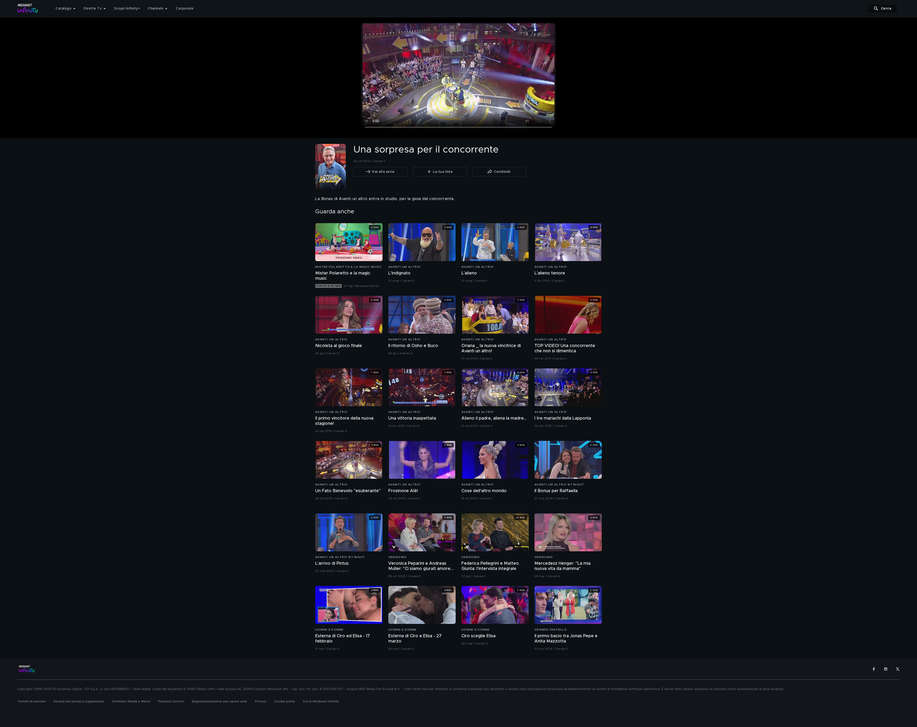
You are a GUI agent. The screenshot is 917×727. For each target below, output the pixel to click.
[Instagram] (886, 669)
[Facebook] (874, 669)
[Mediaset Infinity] (27, 8)
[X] (898, 669)
